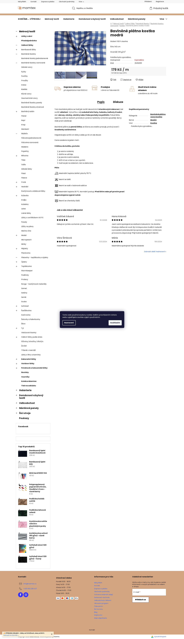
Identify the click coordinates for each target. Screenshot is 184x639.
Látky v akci (26, 36)
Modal (23, 235)
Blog (95, 612)
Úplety (24, 262)
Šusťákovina (26, 310)
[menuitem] (29, 19)
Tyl (22, 328)
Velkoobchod (27, 403)
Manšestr (25, 129)
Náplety (24, 248)
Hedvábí (24, 186)
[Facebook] (20, 594)
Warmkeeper (27, 270)
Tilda (23, 160)
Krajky (23, 200)
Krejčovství (98, 615)
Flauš (23, 173)
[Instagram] (25, 594)
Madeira (24, 147)
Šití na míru (98, 609)
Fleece (24, 178)
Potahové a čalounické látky (34, 368)
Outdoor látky (27, 363)
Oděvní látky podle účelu (31, 337)
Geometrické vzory (29, 98)
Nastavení (69, 322)
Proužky (24, 80)
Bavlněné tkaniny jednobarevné (34, 58)
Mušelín (24, 133)
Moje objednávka (100, 618)
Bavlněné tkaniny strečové (32, 107)
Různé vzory (26, 94)
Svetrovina (25, 315)
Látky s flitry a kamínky (31, 354)
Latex (23, 208)
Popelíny (25, 151)
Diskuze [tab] (118, 102)
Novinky (25, 372)
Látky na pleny (27, 226)
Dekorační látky (28, 359)
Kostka (24, 89)
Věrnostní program (101, 603)
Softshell (25, 306)
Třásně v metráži (28, 350)
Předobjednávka (29, 40)
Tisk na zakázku (28, 385)
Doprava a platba (47, 2)
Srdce (23, 85)
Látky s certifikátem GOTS (32, 217)
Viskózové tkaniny (28, 332)
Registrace (160, 1)
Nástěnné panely (29, 408)
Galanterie (25, 390)
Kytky (23, 71)
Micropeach (26, 239)
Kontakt (34, 2)
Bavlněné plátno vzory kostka (158, 115)
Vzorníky (25, 377)
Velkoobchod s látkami (102, 600)
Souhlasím (115, 322)
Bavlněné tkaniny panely (31, 102)
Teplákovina (26, 266)
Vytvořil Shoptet (160, 637)
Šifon (23, 323)
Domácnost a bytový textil (31, 397)
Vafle (23, 164)
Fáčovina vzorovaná (29, 142)
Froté (23, 182)
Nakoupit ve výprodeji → (11, 635)
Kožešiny (25, 204)
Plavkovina (25, 253)
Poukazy (24, 418)
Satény (24, 293)
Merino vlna (26, 231)
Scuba (24, 301)
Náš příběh (22, 2)
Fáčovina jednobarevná (31, 138)
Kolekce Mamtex (28, 381)
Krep (23, 124)
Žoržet (24, 346)
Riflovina (24, 155)
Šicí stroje (25, 413)
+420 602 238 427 (30, 589)
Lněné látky (26, 213)
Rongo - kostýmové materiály (34, 284)
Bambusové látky (28, 49)
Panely (24, 222)
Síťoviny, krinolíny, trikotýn (32, 341)
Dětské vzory (26, 67)
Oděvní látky (27, 45)
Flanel (23, 116)
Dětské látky (26, 169)
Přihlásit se (140, 599)
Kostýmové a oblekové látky (33, 191)
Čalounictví (98, 606)
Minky (23, 244)
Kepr (23, 120)
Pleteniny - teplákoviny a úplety (34, 257)
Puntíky (24, 76)
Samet (24, 288)
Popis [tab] (101, 102)
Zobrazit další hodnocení (154, 251)
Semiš (23, 297)
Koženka (24, 195)
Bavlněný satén (27, 111)
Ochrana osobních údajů (103, 594)
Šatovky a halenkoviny (30, 319)
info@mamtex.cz (29, 584)
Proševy (24, 279)
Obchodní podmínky (66, 2)
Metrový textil (27, 31)
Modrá (153, 120)
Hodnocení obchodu (102, 597)
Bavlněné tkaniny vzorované (33, 63)
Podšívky (25, 275)
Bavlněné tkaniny (28, 54)
